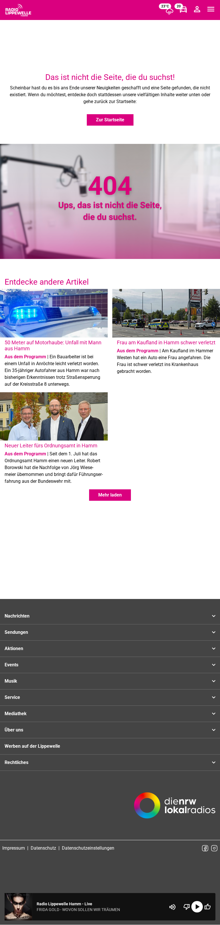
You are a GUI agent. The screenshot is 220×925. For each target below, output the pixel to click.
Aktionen (14, 648)
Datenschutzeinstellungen (88, 848)
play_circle (197, 907)
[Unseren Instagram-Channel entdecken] (214, 848)
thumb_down (186, 906)
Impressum (13, 848)
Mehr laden (110, 495)
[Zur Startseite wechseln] (18, 10)
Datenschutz (43, 848)
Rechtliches (16, 762)
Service (12, 697)
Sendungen (16, 632)
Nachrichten (17, 616)
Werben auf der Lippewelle (32, 746)
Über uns (14, 730)
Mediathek (16, 713)
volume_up (172, 907)
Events (11, 664)
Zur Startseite (110, 119)
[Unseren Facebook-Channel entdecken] (205, 848)
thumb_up (207, 906)
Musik (11, 681)
